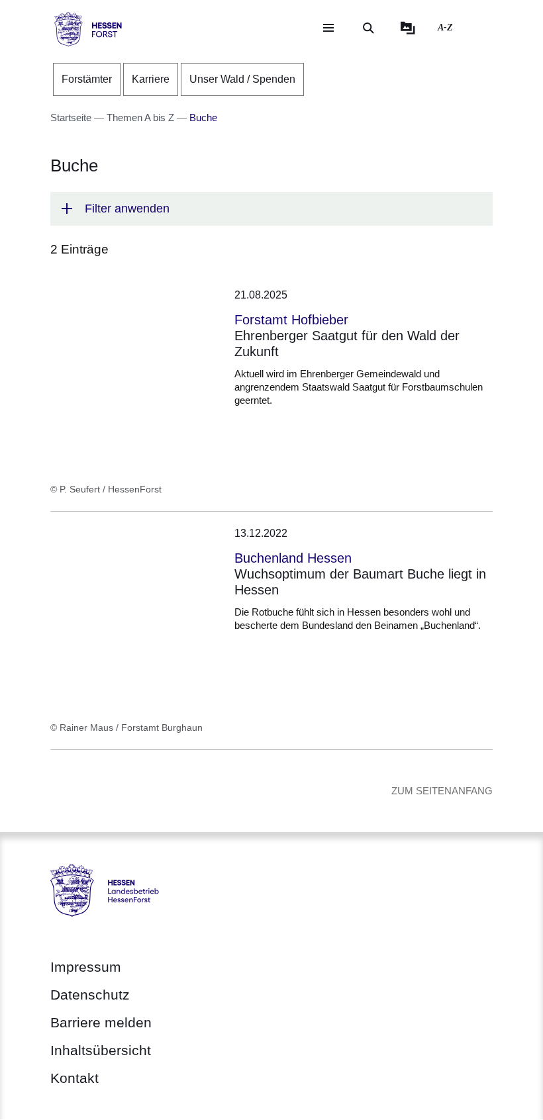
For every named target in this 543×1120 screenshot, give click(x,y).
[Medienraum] (407, 27)
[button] (271, 209)
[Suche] (368, 27)
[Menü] (328, 27)
